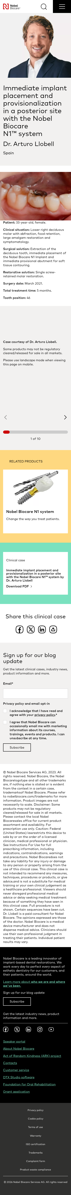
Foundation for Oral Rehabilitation (29, 1084)
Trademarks (36, 1152)
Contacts (10, 1063)
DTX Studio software (18, 1077)
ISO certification (35, 1144)
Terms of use (35, 1127)
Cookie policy (35, 1118)
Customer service (16, 1070)
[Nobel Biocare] (10, 6)
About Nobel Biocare (18, 1049)
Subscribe (17, 1001)
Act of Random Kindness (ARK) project (32, 1056)
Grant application (16, 1092)
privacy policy (44, 715)
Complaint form (35, 1161)
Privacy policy (35, 1110)
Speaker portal (14, 1041)
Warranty (35, 1135)
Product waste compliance (35, 1169)
